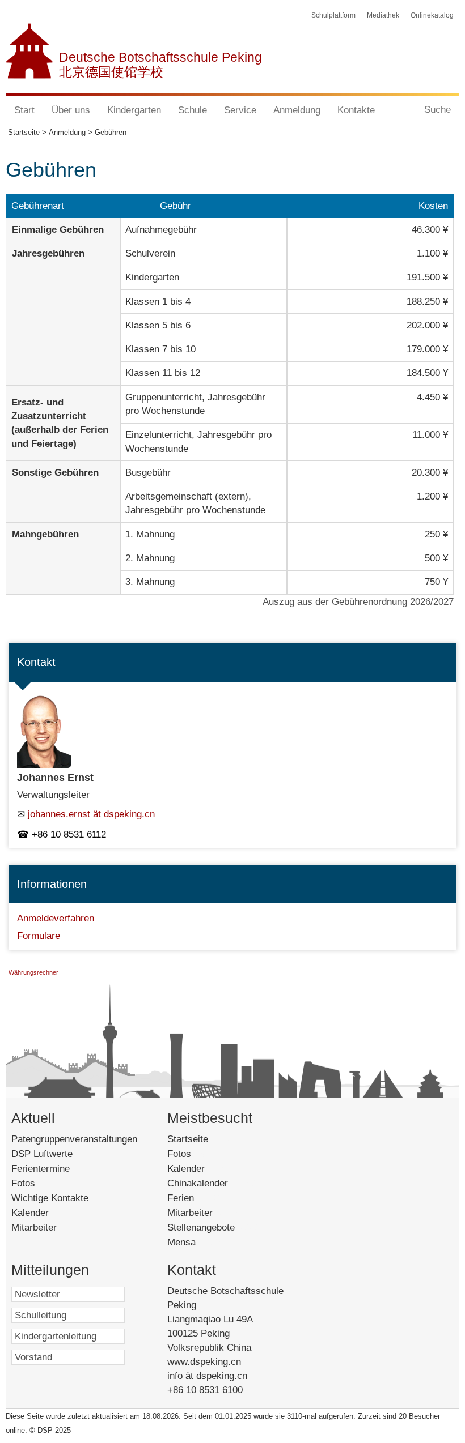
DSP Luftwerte (42, 1154)
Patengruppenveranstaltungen (74, 1139)
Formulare (38, 935)
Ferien (196, 1198)
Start (24, 110)
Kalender (30, 1212)
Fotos (23, 1183)
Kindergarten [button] (134, 110)
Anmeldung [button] (296, 110)
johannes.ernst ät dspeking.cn (91, 814)
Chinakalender (213, 1183)
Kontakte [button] (356, 110)
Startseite (203, 1139)
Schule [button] (192, 110)
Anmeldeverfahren (55, 918)
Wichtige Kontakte (49, 1198)
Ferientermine (40, 1168)
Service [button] (240, 110)
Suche (437, 109)
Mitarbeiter (34, 1227)
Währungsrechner (33, 972)
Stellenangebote (214, 1227)
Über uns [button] (71, 110)
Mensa (194, 1242)
